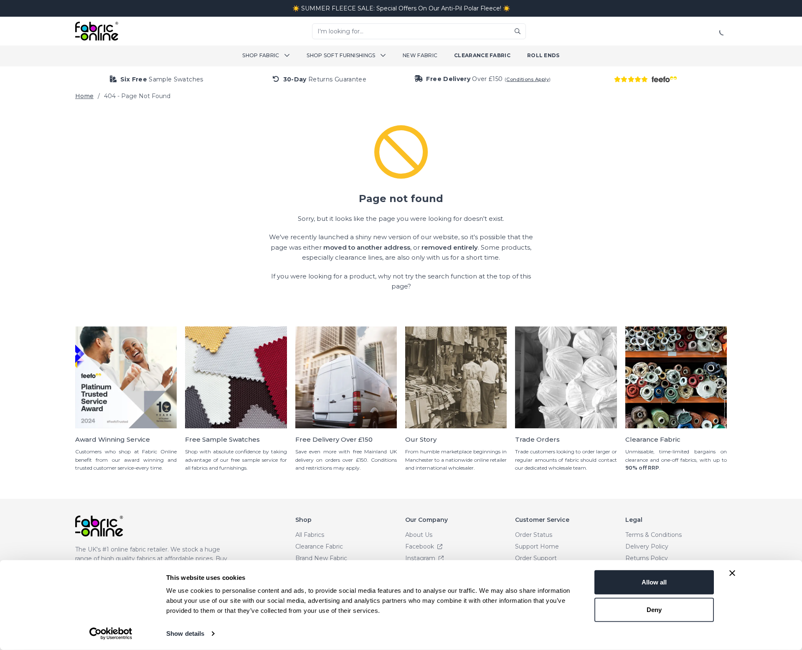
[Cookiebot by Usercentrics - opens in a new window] (110, 633)
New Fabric (420, 55)
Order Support (536, 558)
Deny (654, 609)
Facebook (420, 546)
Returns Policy (646, 558)
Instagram (421, 558)
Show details (185, 633)
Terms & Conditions (653, 535)
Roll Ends (543, 55)
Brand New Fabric (321, 558)
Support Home (537, 546)
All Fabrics (309, 535)
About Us (418, 535)
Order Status (533, 535)
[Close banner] (732, 573)
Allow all (654, 582)
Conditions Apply (527, 79)
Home (84, 96)
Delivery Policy (646, 546)
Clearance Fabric (482, 55)
